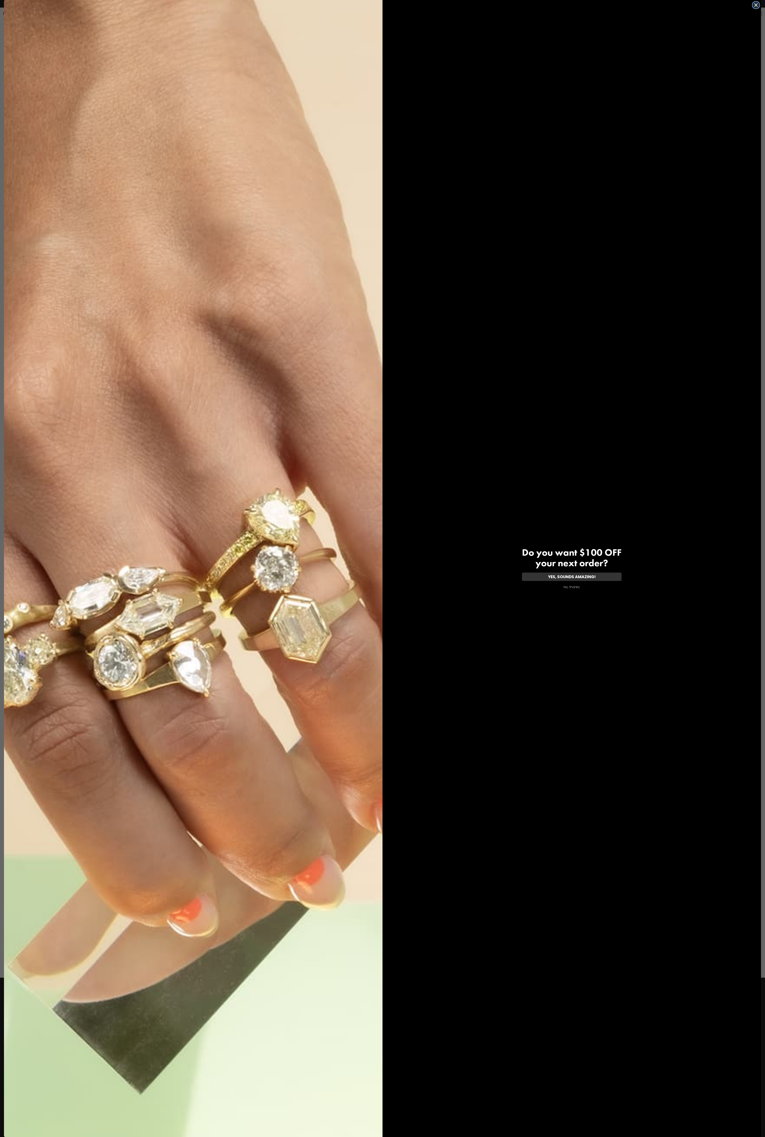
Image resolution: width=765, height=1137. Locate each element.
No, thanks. (572, 587)
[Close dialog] (755, 5)
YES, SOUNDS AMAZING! (572, 577)
